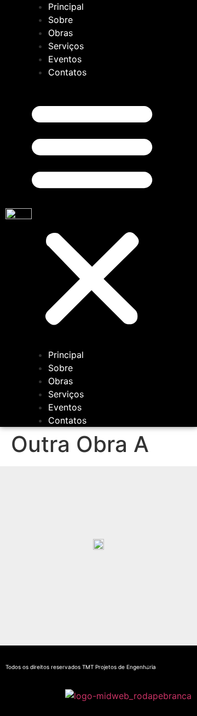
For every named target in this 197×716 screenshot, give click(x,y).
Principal (66, 6)
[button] (92, 213)
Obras (60, 32)
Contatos (67, 72)
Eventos (65, 59)
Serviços (66, 45)
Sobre (60, 19)
